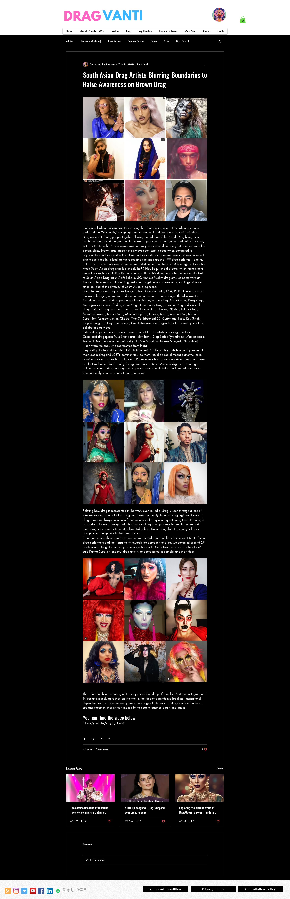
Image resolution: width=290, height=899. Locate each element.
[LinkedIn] (50, 891)
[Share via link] (109, 738)
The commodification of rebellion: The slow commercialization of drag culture (89, 810)
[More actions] (205, 64)
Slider (167, 41)
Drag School (182, 41)
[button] (243, 19)
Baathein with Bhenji (91, 41)
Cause (154, 41)
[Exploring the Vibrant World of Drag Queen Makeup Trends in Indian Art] (199, 788)
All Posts (70, 41)
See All (220, 768)
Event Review (114, 41)
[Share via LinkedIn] (101, 738)
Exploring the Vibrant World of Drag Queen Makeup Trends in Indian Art (196, 810)
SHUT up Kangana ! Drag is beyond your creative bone (145, 810)
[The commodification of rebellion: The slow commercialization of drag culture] (90, 788)
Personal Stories (136, 41)
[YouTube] (33, 891)
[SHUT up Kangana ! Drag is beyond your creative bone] (145, 788)
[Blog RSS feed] (8, 891)
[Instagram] (16, 891)
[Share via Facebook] (84, 738)
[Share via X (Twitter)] (92, 738)
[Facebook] (41, 891)
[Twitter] (24, 891)
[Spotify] (58, 891)
